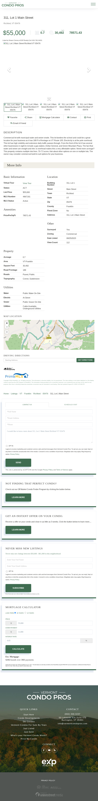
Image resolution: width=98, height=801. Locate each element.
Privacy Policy (14, 454)
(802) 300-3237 (72, 714)
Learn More (18, 497)
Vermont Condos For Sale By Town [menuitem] (29, 725)
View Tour (27, 183)
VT (21, 394)
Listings (14, 394)
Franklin (27, 394)
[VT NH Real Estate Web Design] (49, 794)
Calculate (18, 649)
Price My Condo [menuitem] (29, 739)
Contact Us (27, 405)
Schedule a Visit (70, 405)
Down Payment (11, 628)
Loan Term (9, 613)
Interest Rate (11, 637)
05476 (45, 394)
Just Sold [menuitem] (29, 732)
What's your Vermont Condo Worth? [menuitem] (29, 735)
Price (7, 619)
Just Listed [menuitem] (28, 728)
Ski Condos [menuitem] (29, 722)
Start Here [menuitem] (29, 715)
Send (18, 463)
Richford (37, 394)
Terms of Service (62, 470)
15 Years (30, 613)
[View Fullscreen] (7, 332)
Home (6, 394)
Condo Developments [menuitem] (29, 718)
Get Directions (85, 360)
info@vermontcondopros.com (72, 724)
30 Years (20, 613)
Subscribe (18, 588)
